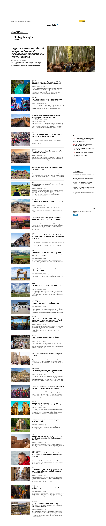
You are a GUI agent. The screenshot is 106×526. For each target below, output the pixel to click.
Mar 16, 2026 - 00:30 (42, 374)
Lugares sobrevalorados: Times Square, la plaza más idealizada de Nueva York (47, 100)
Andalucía (34, 385)
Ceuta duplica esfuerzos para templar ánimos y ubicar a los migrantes (84, 193)
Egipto (33, 352)
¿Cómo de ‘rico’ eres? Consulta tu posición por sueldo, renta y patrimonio (83, 179)
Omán (33, 434)
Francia (33, 283)
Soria (33, 182)
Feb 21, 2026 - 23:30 (41, 424)
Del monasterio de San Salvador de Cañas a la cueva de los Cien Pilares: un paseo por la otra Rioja (48, 236)
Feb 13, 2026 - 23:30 (41, 442)
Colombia (34, 149)
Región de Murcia (35, 368)
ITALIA (33, 467)
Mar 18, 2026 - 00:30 (42, 358)
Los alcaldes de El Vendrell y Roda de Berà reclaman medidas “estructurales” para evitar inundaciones (83, 140)
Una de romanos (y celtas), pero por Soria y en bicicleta (47, 185)
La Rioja (33, 233)
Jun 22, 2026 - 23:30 (41, 138)
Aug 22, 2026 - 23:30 (21, 60)
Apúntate (76, 214)
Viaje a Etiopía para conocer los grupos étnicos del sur (46, 487)
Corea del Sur (35, 300)
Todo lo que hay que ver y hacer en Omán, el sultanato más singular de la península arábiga (47, 438)
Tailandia (34, 80)
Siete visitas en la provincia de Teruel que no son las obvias (47, 168)
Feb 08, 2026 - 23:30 (41, 458)
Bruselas (34, 316)
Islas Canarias (35, 199)
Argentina (34, 401)
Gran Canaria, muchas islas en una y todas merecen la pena (47, 202)
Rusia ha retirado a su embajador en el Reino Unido (83, 149)
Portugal (34, 216)
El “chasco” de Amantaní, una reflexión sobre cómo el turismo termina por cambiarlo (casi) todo (46, 117)
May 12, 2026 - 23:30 (41, 240)
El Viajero (21, 32)
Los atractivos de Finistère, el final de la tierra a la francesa (46, 286)
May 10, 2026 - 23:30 (41, 258)
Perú (33, 114)
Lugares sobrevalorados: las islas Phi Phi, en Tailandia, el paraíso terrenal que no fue (48, 83)
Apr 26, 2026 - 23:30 (41, 289)
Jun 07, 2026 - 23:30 (41, 188)
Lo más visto (76, 171)
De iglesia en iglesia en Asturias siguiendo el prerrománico (47, 420)
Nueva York (34, 97)
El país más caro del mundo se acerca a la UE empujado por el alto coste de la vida (84, 175)
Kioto (12, 46)
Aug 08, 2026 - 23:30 (41, 103)
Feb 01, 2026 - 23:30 (41, 475)
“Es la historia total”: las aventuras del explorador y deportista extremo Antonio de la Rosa (47, 454)
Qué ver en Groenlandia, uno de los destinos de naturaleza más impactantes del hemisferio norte (47, 505)
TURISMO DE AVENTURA (36, 451)
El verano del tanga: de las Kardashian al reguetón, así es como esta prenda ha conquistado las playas (83, 183)
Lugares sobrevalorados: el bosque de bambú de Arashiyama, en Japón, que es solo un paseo (27, 52)
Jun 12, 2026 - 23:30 (41, 171)
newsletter (76, 208)
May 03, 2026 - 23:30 (41, 273)
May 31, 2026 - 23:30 (41, 205)
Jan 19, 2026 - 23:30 (41, 509)
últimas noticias (77, 135)
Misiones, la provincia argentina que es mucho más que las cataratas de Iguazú (46, 404)
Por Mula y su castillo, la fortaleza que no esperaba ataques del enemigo (47, 371)
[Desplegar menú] (12, 25)
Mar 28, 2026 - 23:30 (41, 341)
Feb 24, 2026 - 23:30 (41, 407)
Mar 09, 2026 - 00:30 (42, 391)
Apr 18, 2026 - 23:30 (41, 306)
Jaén (33, 250)
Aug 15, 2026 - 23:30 (41, 86)
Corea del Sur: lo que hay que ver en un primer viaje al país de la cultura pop (46, 302)
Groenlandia (34, 501)
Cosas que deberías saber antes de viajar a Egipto (47, 354)
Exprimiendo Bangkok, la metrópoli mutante (45, 338)
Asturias (34, 418)
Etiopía (33, 485)
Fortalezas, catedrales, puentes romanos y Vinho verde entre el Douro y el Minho (47, 218)
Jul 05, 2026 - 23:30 (41, 121)
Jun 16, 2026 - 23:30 (41, 155)
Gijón (33, 267)
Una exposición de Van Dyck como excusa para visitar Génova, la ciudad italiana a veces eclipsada (47, 471)
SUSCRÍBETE (82, 21)
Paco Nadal (13, 60)
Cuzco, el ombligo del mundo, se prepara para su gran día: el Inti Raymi (47, 135)
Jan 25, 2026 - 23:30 (41, 491)
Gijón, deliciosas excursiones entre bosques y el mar (44, 269)
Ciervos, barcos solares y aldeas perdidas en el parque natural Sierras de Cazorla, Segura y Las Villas (47, 254)
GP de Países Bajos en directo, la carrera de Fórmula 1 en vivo (82, 145)
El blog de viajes (23, 37)
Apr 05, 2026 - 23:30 (41, 324)
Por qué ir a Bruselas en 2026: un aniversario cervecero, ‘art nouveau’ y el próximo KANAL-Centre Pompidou (47, 320)
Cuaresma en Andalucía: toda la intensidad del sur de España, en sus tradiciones (48, 387)
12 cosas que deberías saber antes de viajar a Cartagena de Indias (48, 152)
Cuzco (33, 132)
